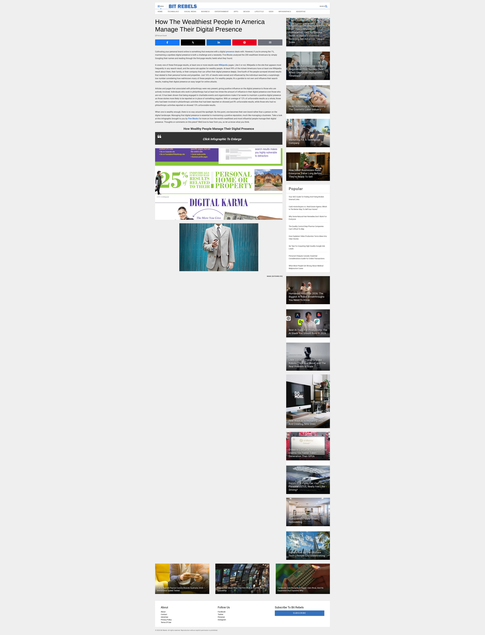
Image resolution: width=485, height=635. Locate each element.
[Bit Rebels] (181, 7)
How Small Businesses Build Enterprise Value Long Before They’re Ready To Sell (305, 173)
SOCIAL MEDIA (190, 12)
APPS (236, 12)
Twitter (220, 614)
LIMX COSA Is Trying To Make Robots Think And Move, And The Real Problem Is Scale (307, 363)
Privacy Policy (166, 620)
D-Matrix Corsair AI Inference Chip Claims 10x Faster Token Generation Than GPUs (308, 453)
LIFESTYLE (259, 12)
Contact (164, 614)
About (163, 612)
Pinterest (221, 617)
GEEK (271, 12)
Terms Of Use (166, 622)
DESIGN (246, 12)
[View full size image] (218, 184)
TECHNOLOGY (173, 12)
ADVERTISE (301, 12)
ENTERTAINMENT (222, 12)
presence (230, 51)
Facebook (221, 612)
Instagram (222, 620)
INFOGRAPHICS (284, 12)
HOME (160, 12)
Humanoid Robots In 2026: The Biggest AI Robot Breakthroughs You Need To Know (306, 297)
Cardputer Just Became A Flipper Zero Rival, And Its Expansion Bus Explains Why (300, 589)
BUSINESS (205, 12)
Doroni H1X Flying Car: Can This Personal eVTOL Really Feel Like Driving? (307, 486)
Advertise (164, 617)
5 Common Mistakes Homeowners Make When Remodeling (303, 519)
